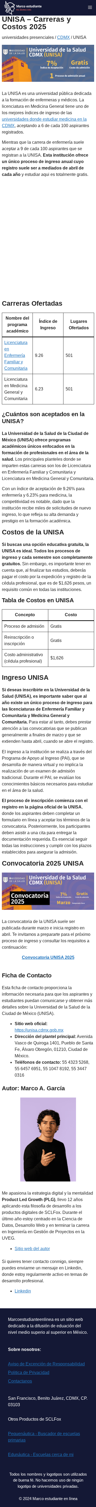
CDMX (63, 37)
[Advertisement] (48, 244)
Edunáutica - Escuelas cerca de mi (41, 1454)
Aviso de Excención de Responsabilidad (46, 1364)
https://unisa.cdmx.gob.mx (39, 1030)
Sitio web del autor (32, 1248)
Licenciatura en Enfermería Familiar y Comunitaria (15, 355)
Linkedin (23, 1291)
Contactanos (20, 1381)
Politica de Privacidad (28, 1372)
